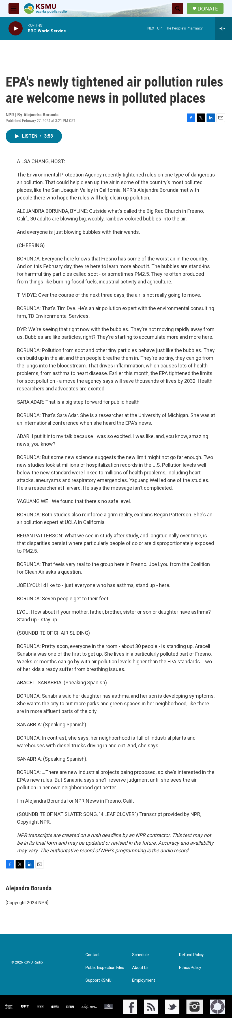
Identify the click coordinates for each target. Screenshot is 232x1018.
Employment (143, 980)
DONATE (207, 9)
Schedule (140, 955)
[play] (15, 28)
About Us (140, 968)
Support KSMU (98, 980)
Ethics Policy (190, 968)
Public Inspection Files (104, 968)
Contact (92, 955)
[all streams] (223, 28)
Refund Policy (191, 955)
